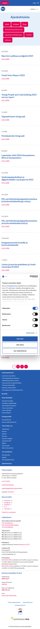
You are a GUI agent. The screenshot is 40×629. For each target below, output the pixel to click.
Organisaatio (5, 429)
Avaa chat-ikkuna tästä (9, 595)
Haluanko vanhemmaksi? (9, 387)
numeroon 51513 (24, 544)
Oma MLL (11, 492)
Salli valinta (20, 345)
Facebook (7, 500)
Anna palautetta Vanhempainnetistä (12, 390)
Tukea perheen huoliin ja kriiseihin (11, 383)
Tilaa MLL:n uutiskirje (9, 512)
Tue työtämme (7, 452)
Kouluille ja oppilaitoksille (9, 403)
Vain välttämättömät (20, 351)
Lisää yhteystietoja (8, 485)
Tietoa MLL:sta (7, 426)
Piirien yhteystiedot (7, 448)
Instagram (7, 502)
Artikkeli (16, 24)
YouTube (7, 509)
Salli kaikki (20, 339)
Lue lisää (5, 59)
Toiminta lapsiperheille (8, 385)
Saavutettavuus (28, 602)
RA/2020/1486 (6, 560)
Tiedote (29, 35)
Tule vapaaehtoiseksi (8, 459)
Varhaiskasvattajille (7, 401)
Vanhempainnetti (8, 372)
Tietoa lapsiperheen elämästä (10, 378)
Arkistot (4, 434)
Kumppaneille (6, 416)
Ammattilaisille (7, 398)
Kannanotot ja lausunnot (14, 29)
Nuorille (4, 394)
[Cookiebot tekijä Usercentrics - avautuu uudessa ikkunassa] (30, 276)
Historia (4, 431)
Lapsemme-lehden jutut (13, 35)
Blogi (24, 24)
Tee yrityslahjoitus (7, 527)
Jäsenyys (4, 436)
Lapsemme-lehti (6, 441)
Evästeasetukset (20, 605)
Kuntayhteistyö (6, 419)
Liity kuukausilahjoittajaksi (10, 525)
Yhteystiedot (6, 445)
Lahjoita (4, 3)
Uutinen (8, 40)
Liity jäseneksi (6, 455)
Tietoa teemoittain (7, 408)
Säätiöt (4, 443)
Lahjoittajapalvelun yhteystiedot (12, 488)
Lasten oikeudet (6, 410)
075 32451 (6, 481)
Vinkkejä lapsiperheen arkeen (10, 380)
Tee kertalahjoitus (7, 523)
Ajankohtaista (7, 463)
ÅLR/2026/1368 (7, 566)
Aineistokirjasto (6, 412)
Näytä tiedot (30, 333)
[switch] (35, 314)
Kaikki (7, 24)
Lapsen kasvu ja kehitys (8, 376)
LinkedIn (6, 504)
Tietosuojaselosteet (14, 602)
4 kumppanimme (11, 286)
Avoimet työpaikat (7, 438)
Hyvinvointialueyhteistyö (9, 422)
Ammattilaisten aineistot (9, 405)
